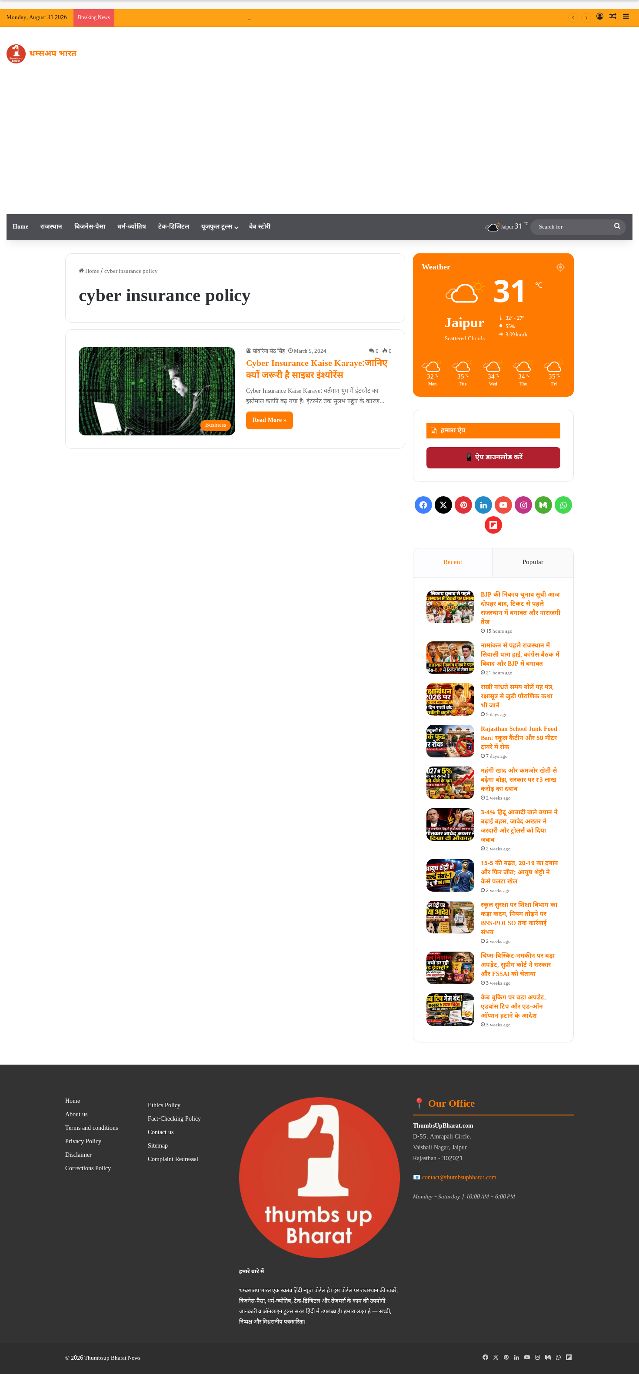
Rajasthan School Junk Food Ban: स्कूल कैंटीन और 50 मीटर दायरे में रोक (519, 738)
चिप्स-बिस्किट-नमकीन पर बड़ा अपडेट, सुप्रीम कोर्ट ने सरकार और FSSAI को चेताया (518, 965)
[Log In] (599, 18)
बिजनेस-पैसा (89, 227)
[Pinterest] (463, 505)
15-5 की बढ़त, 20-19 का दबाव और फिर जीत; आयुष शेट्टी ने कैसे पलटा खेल (519, 873)
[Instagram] (523, 505)
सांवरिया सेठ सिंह (269, 351)
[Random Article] (612, 18)
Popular (533, 562)
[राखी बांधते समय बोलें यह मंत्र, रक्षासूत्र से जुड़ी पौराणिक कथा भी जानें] (450, 699)
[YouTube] (503, 505)
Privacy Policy (83, 1142)
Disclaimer (78, 1155)
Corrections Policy (88, 1169)
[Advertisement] (319, 149)
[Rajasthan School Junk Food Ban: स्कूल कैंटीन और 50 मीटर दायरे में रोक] (450, 741)
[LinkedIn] (483, 505)
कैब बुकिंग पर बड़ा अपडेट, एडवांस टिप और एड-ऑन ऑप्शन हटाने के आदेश (513, 1007)
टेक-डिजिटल (173, 227)
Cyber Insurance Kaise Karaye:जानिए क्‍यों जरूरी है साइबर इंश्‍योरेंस (316, 370)
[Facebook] (423, 505)
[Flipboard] (493, 525)
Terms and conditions (91, 1128)
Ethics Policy (164, 1106)
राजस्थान (51, 227)
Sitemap (158, 1146)
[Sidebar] (625, 18)
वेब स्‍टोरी (259, 227)
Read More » (269, 420)
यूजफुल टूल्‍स (216, 227)
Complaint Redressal (173, 1160)
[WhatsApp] (563, 505)
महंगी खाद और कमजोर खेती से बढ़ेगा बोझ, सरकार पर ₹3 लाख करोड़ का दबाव (519, 780)
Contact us (160, 1133)
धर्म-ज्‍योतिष (131, 227)
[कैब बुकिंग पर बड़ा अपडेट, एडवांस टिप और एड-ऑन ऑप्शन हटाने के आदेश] (450, 1009)
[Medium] (543, 505)
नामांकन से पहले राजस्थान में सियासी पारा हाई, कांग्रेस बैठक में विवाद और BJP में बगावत (520, 655)
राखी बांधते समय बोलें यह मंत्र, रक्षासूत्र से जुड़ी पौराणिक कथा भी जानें (517, 697)
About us (76, 1115)
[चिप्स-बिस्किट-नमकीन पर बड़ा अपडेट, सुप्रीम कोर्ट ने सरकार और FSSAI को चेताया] (450, 968)
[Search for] (617, 227)
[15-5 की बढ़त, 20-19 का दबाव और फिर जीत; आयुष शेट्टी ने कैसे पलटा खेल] (450, 875)
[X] (443, 505)
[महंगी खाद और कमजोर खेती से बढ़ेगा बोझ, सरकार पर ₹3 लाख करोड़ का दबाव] (450, 783)
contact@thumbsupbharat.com (459, 1178)
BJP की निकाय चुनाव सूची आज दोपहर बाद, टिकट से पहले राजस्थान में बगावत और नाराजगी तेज (375, 17)
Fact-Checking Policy (174, 1119)
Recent (452, 562)
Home (20, 227)
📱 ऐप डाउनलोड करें (494, 457)
